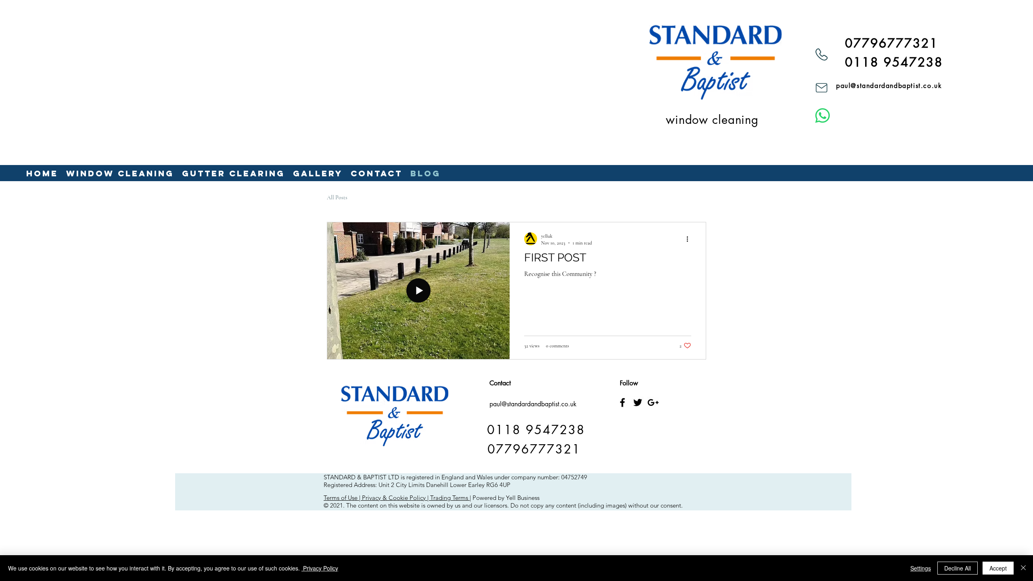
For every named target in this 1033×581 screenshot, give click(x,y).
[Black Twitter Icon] (638, 402)
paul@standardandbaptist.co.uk (889, 86)
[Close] (1023, 568)
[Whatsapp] (822, 116)
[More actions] (690, 239)
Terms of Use (341, 498)
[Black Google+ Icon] (653, 402)
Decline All (957, 568)
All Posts (337, 197)
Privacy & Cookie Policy (394, 498)
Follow (629, 383)
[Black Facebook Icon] (622, 402)
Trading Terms (449, 498)
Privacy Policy (319, 568)
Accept (998, 568)
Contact (500, 383)
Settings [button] (920, 568)
